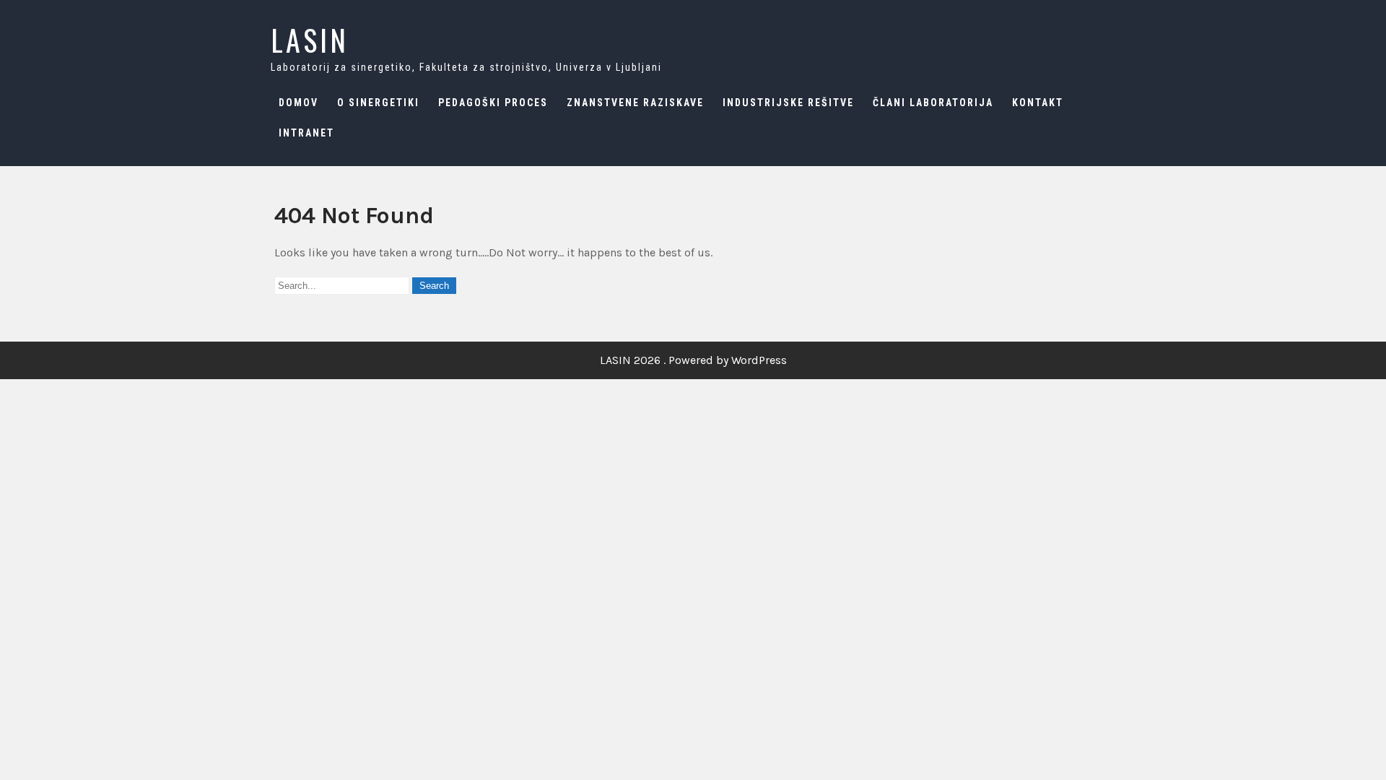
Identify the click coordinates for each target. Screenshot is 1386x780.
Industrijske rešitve (788, 102)
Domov (298, 102)
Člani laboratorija (933, 102)
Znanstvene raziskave (635, 102)
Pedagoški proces (493, 102)
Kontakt (1037, 102)
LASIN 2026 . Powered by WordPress (693, 360)
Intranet (306, 133)
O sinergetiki (378, 102)
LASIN (310, 39)
